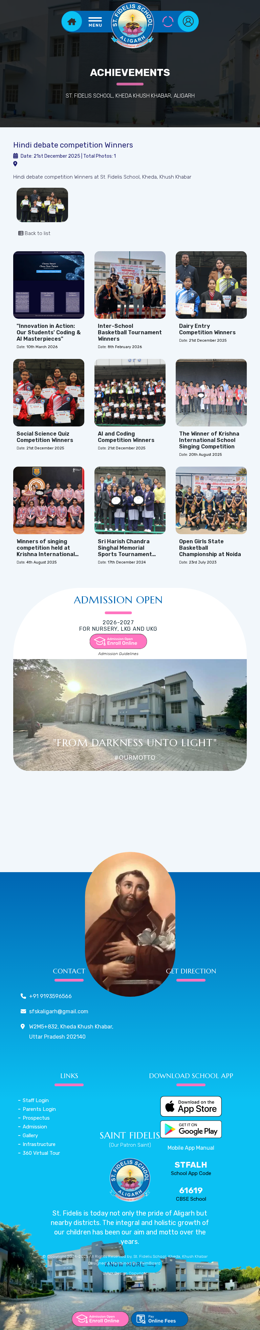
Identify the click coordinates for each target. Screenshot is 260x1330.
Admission (35, 1127)
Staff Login (36, 1100)
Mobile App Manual (191, 1148)
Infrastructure (39, 1144)
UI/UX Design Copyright (125, 1273)
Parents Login (39, 1109)
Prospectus (36, 1118)
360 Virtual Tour (41, 1153)
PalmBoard (150, 1263)
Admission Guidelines (118, 653)
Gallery (30, 1135)
